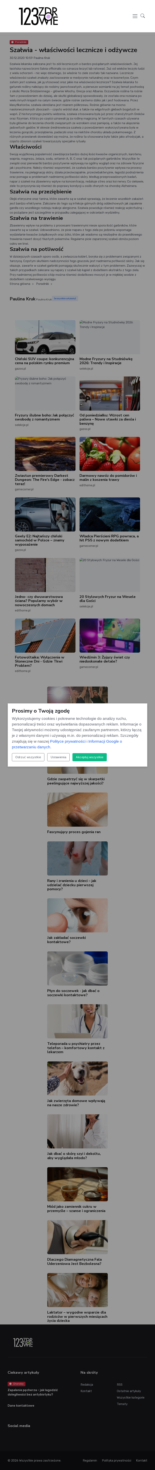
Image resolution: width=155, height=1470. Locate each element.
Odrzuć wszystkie (28, 757)
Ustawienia (58, 757)
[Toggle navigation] (135, 16)
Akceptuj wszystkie (89, 757)
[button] (142, 16)
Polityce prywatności (68, 741)
